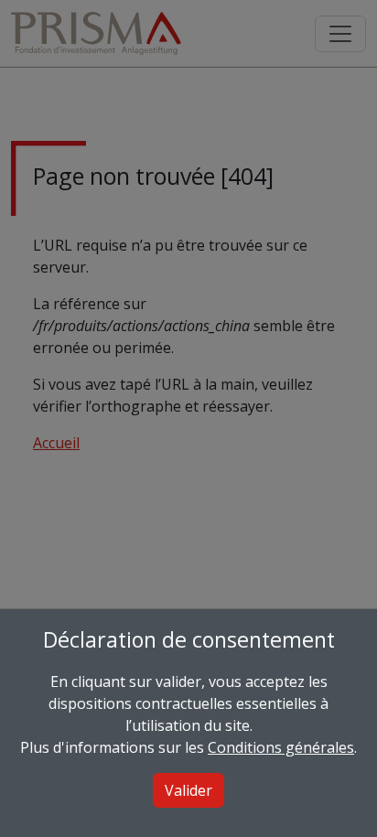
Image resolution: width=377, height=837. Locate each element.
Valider (188, 790)
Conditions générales (281, 747)
